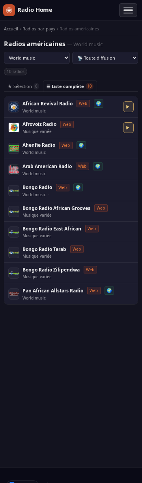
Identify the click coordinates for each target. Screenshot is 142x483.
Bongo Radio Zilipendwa (51, 269)
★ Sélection (22, 86)
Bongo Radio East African (51, 228)
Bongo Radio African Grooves (56, 208)
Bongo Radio (37, 187)
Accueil (11, 29)
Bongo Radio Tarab (44, 249)
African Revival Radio (47, 103)
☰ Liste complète (69, 86)
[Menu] (128, 10)
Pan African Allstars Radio (52, 290)
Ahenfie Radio (38, 145)
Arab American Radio (47, 166)
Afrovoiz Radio (39, 124)
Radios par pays (38, 29)
